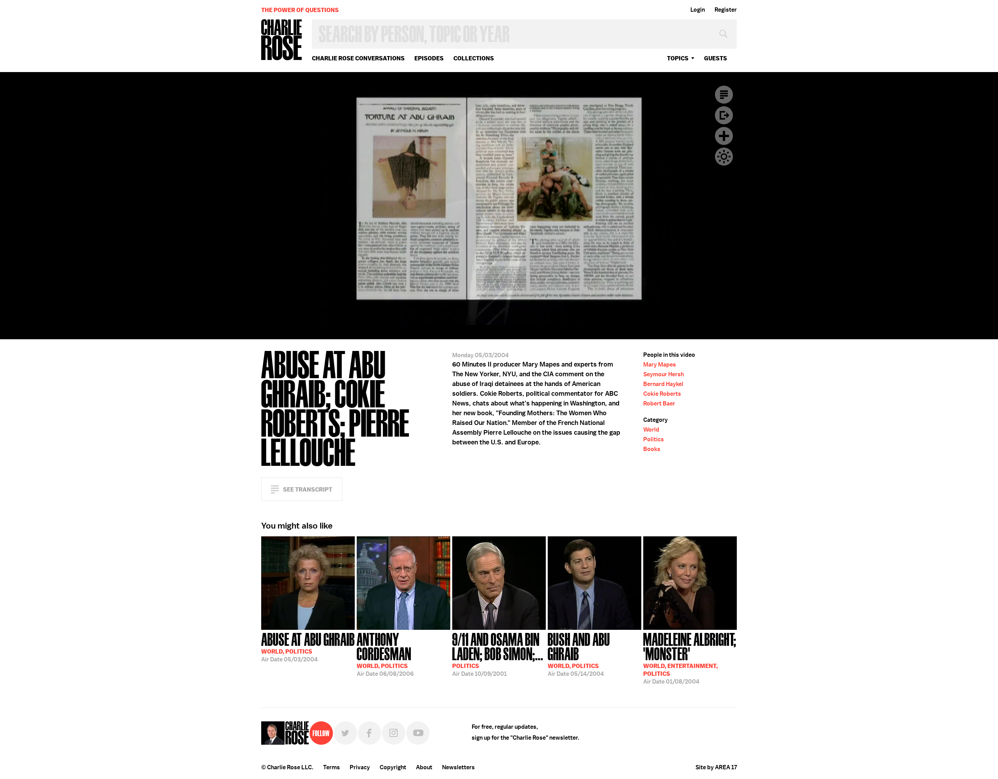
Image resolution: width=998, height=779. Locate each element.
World (651, 430)
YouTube (418, 733)
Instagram (393, 733)
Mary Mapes (659, 364)
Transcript (724, 95)
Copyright (393, 767)
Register (726, 10)
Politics (653, 439)
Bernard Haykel (663, 384)
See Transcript (307, 489)
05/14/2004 (579, 654)
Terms (331, 767)
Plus (724, 136)
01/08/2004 (689, 658)
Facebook (369, 733)
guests (715, 58)
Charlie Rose (282, 40)
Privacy (360, 767)
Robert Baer (659, 403)
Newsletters (458, 767)
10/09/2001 (497, 654)
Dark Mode (724, 157)
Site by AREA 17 (716, 767)
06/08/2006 (385, 654)
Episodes (429, 58)
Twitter (345, 733)
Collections (473, 58)
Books (651, 449)
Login (697, 10)
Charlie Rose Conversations (358, 58)
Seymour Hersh (663, 374)
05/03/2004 (308, 646)
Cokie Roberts (662, 394)
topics (677, 58)
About (424, 767)
